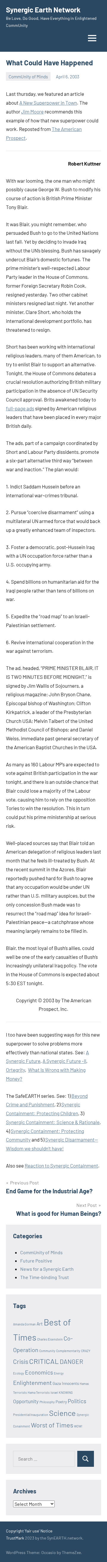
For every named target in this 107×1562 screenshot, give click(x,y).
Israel (54, 1392)
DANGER (71, 1361)
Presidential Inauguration (30, 1415)
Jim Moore (32, 111)
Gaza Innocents (66, 1383)
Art (40, 1323)
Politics (77, 1401)
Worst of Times (52, 1425)
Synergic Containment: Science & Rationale (53, 1122)
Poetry (61, 1401)
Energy (59, 1373)
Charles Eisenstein (50, 1339)
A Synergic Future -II (64, 1061)
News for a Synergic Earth (47, 1269)
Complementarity (68, 1351)
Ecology (18, 1373)
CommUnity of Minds (28, 76)
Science (62, 1412)
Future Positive (36, 1260)
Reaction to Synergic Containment (61, 1165)
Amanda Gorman (24, 1324)
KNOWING (66, 1392)
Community (47, 1351)
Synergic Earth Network (43, 9)
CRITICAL (44, 1361)
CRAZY (85, 1351)
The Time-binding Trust (44, 1277)
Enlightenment (32, 1382)
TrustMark (15, 1537)
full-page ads (20, 408)
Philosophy (47, 1402)
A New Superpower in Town (48, 103)
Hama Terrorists (39, 1392)
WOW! (78, 1426)
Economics (39, 1372)
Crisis (20, 1361)
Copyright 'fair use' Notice (29, 1530)
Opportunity (26, 1401)
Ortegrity (15, 1070)
